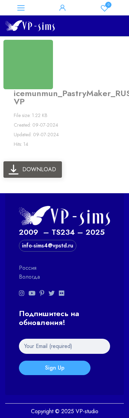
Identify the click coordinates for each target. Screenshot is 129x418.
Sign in (62, 7)
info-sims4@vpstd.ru (47, 245)
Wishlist (108, 4)
